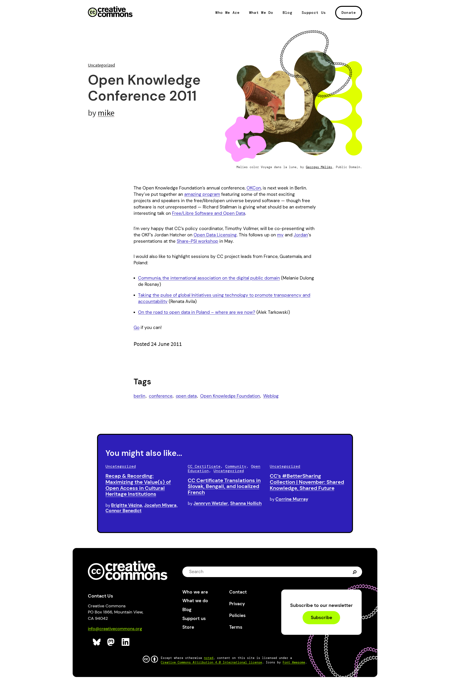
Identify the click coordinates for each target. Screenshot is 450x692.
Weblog (271, 396)
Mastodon (111, 642)
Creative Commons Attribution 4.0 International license (211, 662)
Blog (287, 13)
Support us (194, 618)
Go (136, 327)
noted (208, 658)
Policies (237, 615)
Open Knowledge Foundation (230, 396)
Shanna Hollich (246, 503)
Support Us (314, 13)
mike (106, 112)
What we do (195, 601)
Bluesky (97, 642)
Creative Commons (110, 12)
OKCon (254, 188)
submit (355, 571)
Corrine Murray (291, 499)
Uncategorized (101, 65)
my (280, 235)
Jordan (301, 235)
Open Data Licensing (215, 235)
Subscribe (321, 617)
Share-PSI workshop (197, 241)
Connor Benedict (123, 511)
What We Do (261, 13)
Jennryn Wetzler (210, 503)
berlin (139, 396)
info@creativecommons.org (115, 628)
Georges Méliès (319, 167)
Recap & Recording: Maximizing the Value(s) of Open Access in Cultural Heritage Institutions (138, 485)
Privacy (237, 604)
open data (186, 396)
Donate (348, 12)
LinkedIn (126, 642)
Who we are (195, 592)
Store (188, 627)
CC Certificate (204, 466)
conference (160, 396)
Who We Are (227, 13)
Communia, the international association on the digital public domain (209, 278)
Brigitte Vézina (126, 505)
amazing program (202, 194)
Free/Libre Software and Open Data (208, 213)
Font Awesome (294, 662)
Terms (235, 627)
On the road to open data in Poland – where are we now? (196, 312)
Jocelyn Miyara (160, 505)
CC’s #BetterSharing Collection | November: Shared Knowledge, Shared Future (307, 482)
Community (235, 466)
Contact (238, 592)
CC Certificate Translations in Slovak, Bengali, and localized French (224, 486)
